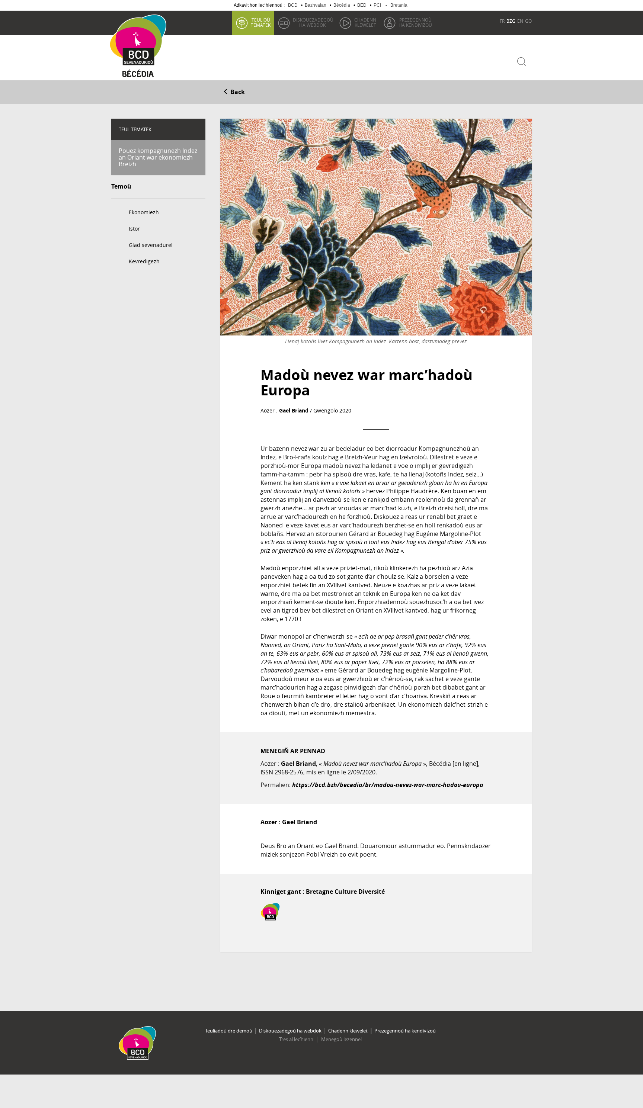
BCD (293, 5)
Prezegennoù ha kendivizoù (405, 1030)
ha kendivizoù (415, 22)
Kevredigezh (144, 261)
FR (502, 21)
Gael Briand (293, 410)
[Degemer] (140, 40)
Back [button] (237, 92)
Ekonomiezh (144, 212)
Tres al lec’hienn (296, 1039)
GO (528, 21)
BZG (510, 21)
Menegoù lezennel (341, 1039)
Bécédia (341, 5)
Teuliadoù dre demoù (228, 1030)
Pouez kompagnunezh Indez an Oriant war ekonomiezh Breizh (158, 157)
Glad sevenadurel (151, 244)
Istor (134, 228)
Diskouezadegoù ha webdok (290, 1030)
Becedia (138, 75)
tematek (261, 22)
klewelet (365, 22)
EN (520, 21)
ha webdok (313, 22)
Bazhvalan (315, 5)
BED (362, 5)
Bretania (398, 5)
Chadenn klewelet (348, 1030)
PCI (377, 5)
